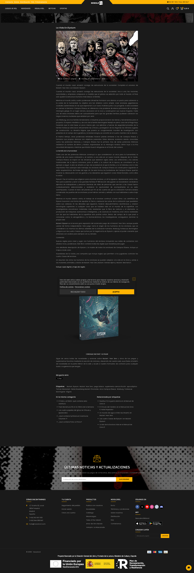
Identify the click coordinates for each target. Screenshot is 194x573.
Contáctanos (116, 524)
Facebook (137, 507)
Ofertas (63, 8)
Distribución (25, 2)
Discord (161, 507)
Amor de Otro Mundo (94, 524)
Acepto (116, 291)
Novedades (26, 8)
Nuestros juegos (69, 79)
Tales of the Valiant (93, 520)
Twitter (142, 507)
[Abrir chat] (189, 568)
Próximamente (41, 2)
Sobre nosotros (117, 513)
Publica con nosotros (94, 505)
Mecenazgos (91, 516)
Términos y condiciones (120, 509)
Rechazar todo (78, 291)
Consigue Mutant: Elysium (97, 354)
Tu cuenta (66, 499)
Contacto (9, 2)
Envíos (16, 2)
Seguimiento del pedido (71, 505)
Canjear (165, 536)
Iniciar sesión (67, 509)
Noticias (52, 8)
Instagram (152, 507)
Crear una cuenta (68, 513)
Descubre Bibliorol (142, 518)
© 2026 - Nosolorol (33, 552)
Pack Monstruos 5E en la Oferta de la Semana (76, 407)
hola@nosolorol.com (37, 524)
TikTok (157, 507)
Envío (113, 505)
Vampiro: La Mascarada (95, 527)
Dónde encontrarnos (36, 499)
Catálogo (90, 513)
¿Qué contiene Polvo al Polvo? (70, 422)
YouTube (147, 507)
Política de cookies (67, 287)
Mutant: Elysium (62, 223)
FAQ (32, 2)
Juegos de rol (11, 8)
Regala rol (39, 8)
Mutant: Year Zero (110, 359)
